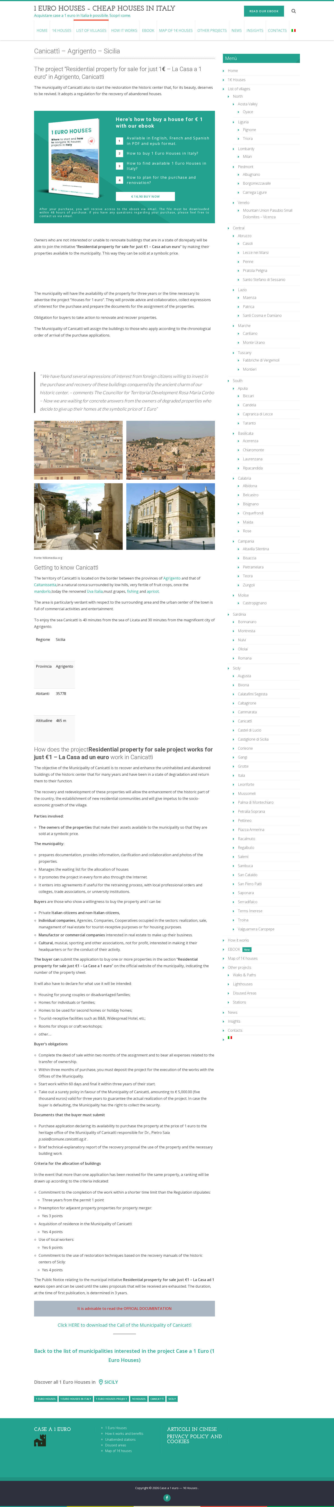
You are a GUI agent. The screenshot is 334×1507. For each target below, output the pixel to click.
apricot (153, 591)
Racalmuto (246, 838)
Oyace (248, 111)
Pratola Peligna (255, 270)
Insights (255, 30)
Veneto (243, 202)
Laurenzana (252, 458)
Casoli (248, 243)
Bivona (243, 684)
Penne (248, 261)
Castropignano (255, 602)
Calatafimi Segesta (252, 694)
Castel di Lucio (249, 730)
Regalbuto (246, 847)
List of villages (91, 30)
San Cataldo (247, 874)
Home (42, 30)
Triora (248, 138)
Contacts (277, 30)
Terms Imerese (250, 910)
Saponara (246, 892)
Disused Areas (245, 993)
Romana (245, 658)
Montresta (246, 630)
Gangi (242, 757)
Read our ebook (264, 11)
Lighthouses (243, 984)
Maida (248, 522)
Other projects (212, 30)
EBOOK (148, 30)
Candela (249, 404)
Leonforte (246, 784)
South (237, 380)
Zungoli (249, 584)
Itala (241, 775)
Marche (244, 325)
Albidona (250, 485)
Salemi (243, 856)
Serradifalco (247, 901)
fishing (133, 591)
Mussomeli (247, 793)
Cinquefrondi (253, 513)
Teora (248, 575)
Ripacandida (253, 468)
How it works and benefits (124, 1433)
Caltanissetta (45, 584)
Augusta (244, 675)
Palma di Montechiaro (256, 802)
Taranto (249, 423)
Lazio (242, 289)
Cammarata (247, 711)
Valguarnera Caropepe (256, 929)
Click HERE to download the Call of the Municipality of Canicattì (124, 1325)
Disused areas (115, 1445)
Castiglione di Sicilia (253, 739)
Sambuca (245, 865)
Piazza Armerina (251, 829)
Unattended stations (120, 1439)
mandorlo (42, 591)
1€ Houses (61, 30)
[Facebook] (167, 1498)
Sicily (111, 1382)
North (238, 96)
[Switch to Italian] (293, 30)
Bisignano (251, 503)
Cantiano (250, 333)
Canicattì (157, 1398)
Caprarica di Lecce (258, 413)
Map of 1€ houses (176, 30)
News (237, 30)
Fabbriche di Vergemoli (261, 360)
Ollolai (243, 649)
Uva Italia (95, 591)
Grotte (243, 766)
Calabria (244, 478)
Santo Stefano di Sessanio (264, 279)
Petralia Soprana (251, 811)
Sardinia (239, 614)
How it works (124, 30)
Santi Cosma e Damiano (262, 315)
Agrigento (172, 578)
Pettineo (245, 820)
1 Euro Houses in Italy (75, 1398)
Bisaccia (249, 557)
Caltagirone (247, 703)
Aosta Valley (247, 104)
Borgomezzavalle (257, 183)
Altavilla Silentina (256, 548)
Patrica (248, 306)
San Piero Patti (250, 883)
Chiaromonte (253, 449)
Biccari (248, 395)
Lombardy (246, 148)
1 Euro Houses (46, 1398)
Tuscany (244, 352)
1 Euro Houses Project (111, 1398)
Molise (243, 595)
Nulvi (242, 639)
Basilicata (245, 433)
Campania (246, 541)
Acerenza (250, 440)
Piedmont (245, 166)
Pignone (249, 129)
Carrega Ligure (255, 192)
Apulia (243, 388)
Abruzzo (245, 235)
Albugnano (251, 174)
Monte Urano (254, 342)
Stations (239, 1002)
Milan (247, 156)
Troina (243, 919)
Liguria (243, 121)
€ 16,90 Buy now (145, 196)
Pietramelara (253, 567)
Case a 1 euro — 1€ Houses (179, 1488)
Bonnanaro (247, 621)
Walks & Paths (244, 974)
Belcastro (251, 494)
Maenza (249, 297)
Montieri (250, 369)
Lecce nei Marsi (256, 252)
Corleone (245, 748)
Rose (247, 530)
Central (238, 228)
